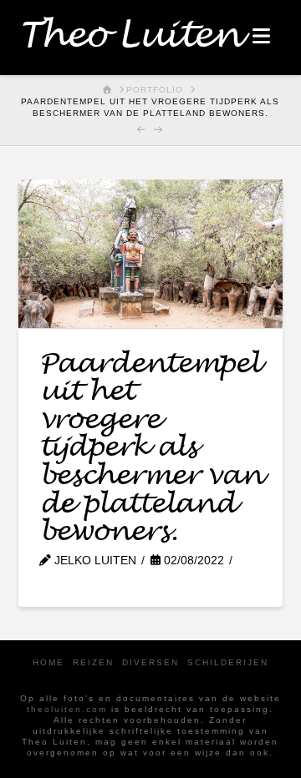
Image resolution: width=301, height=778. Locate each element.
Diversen (150, 662)
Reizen (93, 662)
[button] (261, 36)
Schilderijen (227, 662)
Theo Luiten (129, 35)
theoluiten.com (67, 709)
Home (48, 662)
